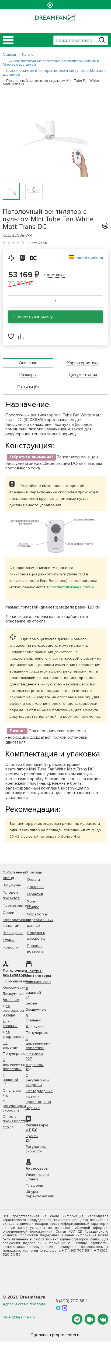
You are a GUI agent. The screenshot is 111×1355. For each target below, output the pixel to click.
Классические (15, 987)
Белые (31, 1003)
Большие (11, 999)
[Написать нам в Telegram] (59, 1307)
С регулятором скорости (14, 1106)
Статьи (9, 940)
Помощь (34, 872)
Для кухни (35, 1026)
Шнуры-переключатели (40, 1193)
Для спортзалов (13, 1034)
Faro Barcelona (89, 257)
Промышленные (17, 981)
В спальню (33, 1018)
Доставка (35, 887)
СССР (8, 1127)
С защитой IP (10, 1080)
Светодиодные (39, 1091)
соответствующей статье (72, 587)
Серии (8, 912)
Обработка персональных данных (40, 920)
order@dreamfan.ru (19, 1317)
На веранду (10, 1045)
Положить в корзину (33, 316)
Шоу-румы (12, 885)
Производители (17, 905)
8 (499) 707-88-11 (72, 1301)
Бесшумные (13, 993)
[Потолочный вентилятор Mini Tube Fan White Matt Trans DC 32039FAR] (55, 142)
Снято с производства (15, 1118)
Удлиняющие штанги (37, 1176)
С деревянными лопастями (15, 1064)
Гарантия (35, 894)
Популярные (14, 1053)
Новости (10, 947)
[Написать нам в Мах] (64, 1307)
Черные (33, 1108)
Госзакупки (13, 933)
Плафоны (34, 1185)
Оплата (33, 879)
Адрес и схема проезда (24, 1304)
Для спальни (10, 1023)
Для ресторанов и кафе (13, 1010)
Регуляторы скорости (36, 1149)
